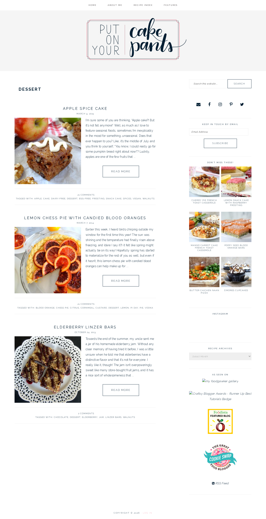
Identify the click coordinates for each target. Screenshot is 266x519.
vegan (137, 198)
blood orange (45, 308)
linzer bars (113, 417)
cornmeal (87, 308)
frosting (98, 198)
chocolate (61, 417)
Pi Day (134, 308)
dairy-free (58, 198)
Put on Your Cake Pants (136, 39)
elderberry (89, 417)
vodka (149, 308)
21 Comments (86, 195)
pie (141, 308)
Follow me (220, 328)
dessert (72, 198)
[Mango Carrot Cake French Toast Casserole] (204, 227)
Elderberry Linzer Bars (85, 327)
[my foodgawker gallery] (220, 381)
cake (46, 198)
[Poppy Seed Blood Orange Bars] (236, 227)
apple (38, 198)
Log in (147, 513)
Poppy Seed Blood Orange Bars (236, 246)
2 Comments (86, 413)
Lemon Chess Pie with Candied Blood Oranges (85, 218)
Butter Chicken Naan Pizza (204, 291)
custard (101, 308)
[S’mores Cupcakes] (236, 272)
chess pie (62, 308)
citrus (74, 308)
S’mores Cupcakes (236, 290)
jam (101, 417)
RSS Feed (221, 483)
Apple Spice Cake (85, 108)
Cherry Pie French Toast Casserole (204, 201)
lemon (125, 308)
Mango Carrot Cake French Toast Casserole (204, 247)
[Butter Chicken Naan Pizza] (204, 272)
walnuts (149, 198)
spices (127, 198)
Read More (121, 171)
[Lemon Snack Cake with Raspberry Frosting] (236, 181)
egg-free (85, 198)
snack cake (114, 198)
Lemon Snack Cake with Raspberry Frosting (236, 202)
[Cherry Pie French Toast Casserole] (204, 181)
